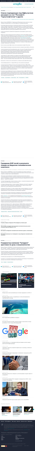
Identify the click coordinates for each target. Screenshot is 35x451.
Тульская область (10, 262)
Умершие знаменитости (28, 413)
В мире (8, 7)
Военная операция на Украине (6, 414)
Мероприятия (30, 421)
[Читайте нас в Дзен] (16, 441)
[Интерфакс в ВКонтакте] (18, 441)
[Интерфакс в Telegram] (17, 441)
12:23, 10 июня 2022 (8, 10)
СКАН (16, 436)
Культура (16, 7)
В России (5, 7)
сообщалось (5, 195)
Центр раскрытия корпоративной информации (19, 438)
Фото (30, 7)
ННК (17, 77)
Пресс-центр (14, 421)
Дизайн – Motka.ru (26, 445)
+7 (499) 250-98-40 (26, 429)
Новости (24, 7)
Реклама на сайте (24, 421)
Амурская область (4, 211)
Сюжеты (27, 7)
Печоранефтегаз (22, 77)
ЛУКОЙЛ (26, 77)
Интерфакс (17, 4)
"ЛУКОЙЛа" (30, 36)
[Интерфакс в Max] (21, 441)
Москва (20, 7)
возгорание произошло (26, 195)
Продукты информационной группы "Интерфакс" (14, 432)
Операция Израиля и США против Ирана (17, 414)
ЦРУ (2, 127)
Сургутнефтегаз (7, 77)
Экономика (11, 7)
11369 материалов (4, 415)
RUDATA (16, 437)
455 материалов (26, 414)
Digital (22, 7)
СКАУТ (2, 438)
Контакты (2, 421)
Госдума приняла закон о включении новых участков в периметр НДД (22, 19)
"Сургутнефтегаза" (23, 37)
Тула (2, 262)
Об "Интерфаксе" (8, 421)
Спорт (14, 7)
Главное (2, 7)
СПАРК (2, 436)
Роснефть (2, 77)
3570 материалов (15, 415)
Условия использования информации (17, 445)
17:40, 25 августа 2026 (8, 240)
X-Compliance (3, 437)
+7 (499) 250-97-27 (6, 430)
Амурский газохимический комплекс (13, 211)
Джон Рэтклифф (6, 127)
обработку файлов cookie (11, 428)
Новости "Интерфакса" (18, 435)
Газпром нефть (13, 77)
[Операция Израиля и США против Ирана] (17, 412)
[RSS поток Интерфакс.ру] (20, 441)
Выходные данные (14, 446)
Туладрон (5, 262)
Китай (21, 211)
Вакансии (18, 421)
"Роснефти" (23, 35)
